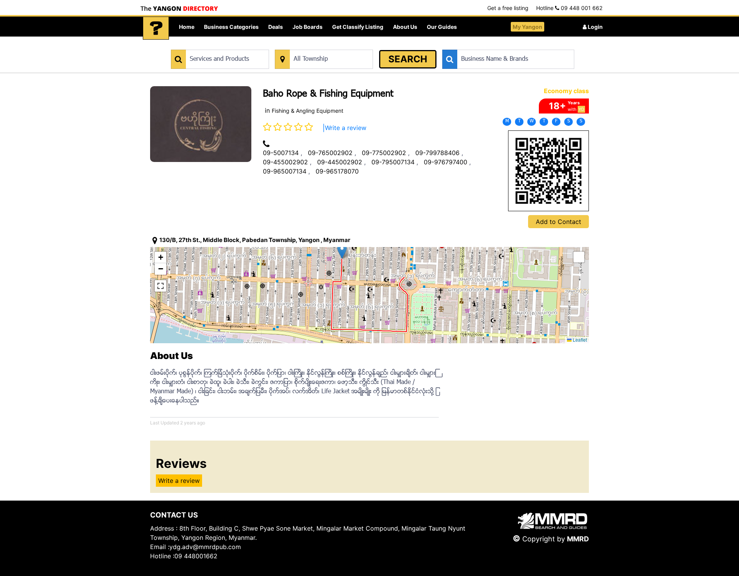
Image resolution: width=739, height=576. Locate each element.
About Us (405, 26)
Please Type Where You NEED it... (314, 45)
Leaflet (579, 339)
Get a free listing (507, 8)
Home (186, 26)
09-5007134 (281, 153)
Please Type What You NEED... (206, 45)
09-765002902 (330, 153)
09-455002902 (285, 162)
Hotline (569, 8)
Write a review (345, 128)
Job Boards (308, 26)
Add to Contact (558, 221)
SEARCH (407, 59)
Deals (275, 26)
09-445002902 (339, 162)
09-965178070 (337, 171)
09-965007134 (284, 171)
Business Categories (231, 26)
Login (595, 26)
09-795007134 (393, 162)
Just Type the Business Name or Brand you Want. (500, 45)
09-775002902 (384, 153)
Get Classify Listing (357, 26)
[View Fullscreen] (160, 286)
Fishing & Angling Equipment (307, 110)
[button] (342, 251)
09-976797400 (445, 162)
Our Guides (442, 26)
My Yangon (527, 26)
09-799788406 (437, 153)
